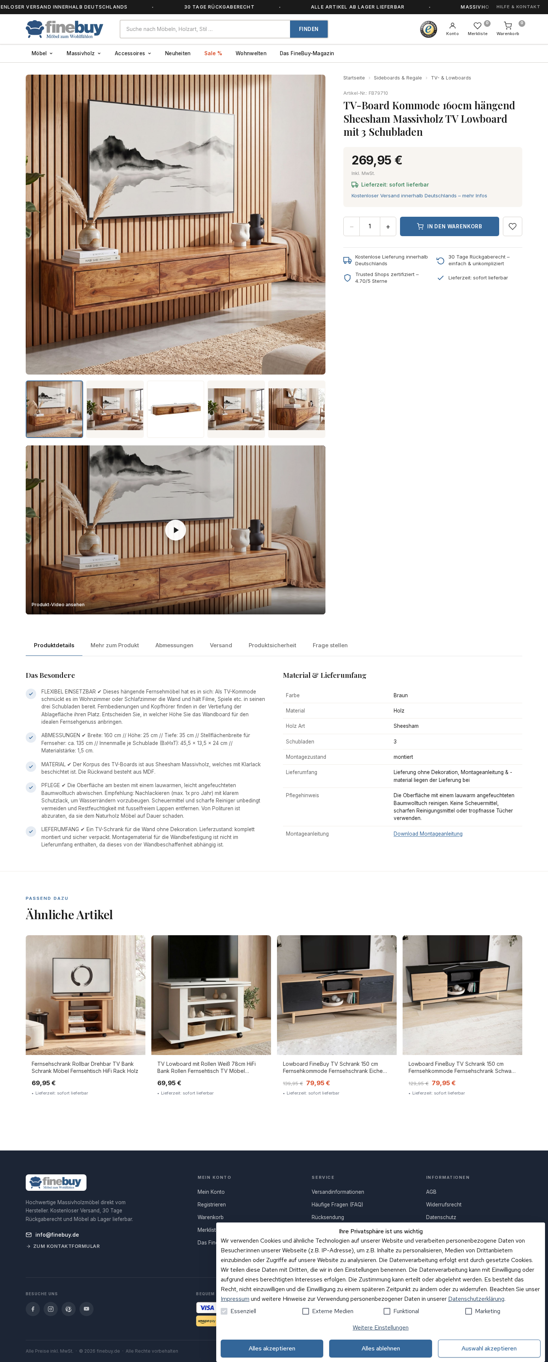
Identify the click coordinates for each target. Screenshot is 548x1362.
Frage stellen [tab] (330, 645)
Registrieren (212, 1205)
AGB (431, 1192)
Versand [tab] (221, 645)
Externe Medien (332, 1311)
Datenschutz (441, 1217)
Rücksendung (328, 1217)
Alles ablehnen (381, 1348)
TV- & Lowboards (451, 78)
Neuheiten (177, 53)
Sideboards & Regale (398, 78)
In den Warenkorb (454, 226)
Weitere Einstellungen (381, 1327)
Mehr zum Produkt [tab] (115, 645)
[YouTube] (86, 1309)
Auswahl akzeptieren (489, 1348)
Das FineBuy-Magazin (307, 53)
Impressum (235, 1299)
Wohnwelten (251, 53)
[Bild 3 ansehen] (175, 409)
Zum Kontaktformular (66, 1246)
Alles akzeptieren (272, 1348)
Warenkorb (211, 1217)
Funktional (406, 1311)
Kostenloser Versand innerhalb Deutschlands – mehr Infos (419, 195)
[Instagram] (51, 1309)
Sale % (213, 53)
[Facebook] (33, 1309)
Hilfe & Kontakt (519, 6)
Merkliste (208, 1230)
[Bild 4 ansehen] (236, 409)
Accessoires (130, 53)
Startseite (354, 78)
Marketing (487, 1311)
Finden (309, 29)
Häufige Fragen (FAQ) (337, 1205)
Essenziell (243, 1311)
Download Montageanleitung (428, 834)
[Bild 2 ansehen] (115, 409)
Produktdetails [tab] (54, 645)
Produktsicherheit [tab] (272, 645)
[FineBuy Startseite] (67, 29)
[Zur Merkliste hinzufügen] (512, 226)
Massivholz (81, 53)
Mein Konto (211, 1192)
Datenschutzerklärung (476, 1299)
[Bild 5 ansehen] (296, 409)
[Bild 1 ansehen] (54, 409)
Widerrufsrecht (444, 1205)
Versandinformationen (338, 1192)
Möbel (39, 53)
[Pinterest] (69, 1309)
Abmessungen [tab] (174, 645)
